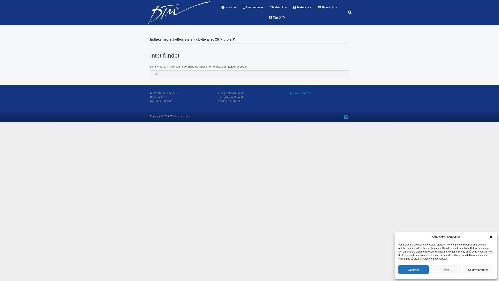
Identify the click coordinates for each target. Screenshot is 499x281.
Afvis (446, 269)
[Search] (348, 12)
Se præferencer (478, 269)
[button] (491, 237)
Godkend (413, 269)
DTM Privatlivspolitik (299, 92)
